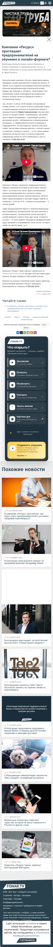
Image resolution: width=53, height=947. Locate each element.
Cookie (31, 923)
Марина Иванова (43, 291)
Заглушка (26, 895)
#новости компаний (40, 317)
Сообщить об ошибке (27, 892)
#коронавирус (27, 319)
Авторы (17, 895)
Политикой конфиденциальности (31, 934)
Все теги (12, 892)
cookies (25, 912)
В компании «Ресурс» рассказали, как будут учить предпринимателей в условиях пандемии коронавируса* (27, 308)
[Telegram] (28, 332)
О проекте (7, 895)
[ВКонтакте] (17, 332)
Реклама (18, 899)
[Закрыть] (49, 40)
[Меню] (49, 3)
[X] (21, 332)
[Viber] (35, 332)
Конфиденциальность (13, 902)
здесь (25, 225)
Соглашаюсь (27, 940)
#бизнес (8, 317)
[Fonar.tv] (8, 3)
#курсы (17, 317)
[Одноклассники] (31, 332)
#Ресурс (26, 317)
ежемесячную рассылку (12, 274)
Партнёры (7, 899)
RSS (5, 892)
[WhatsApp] (24, 332)
